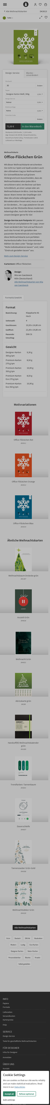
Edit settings (9, 1099)
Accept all (9, 1093)
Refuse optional (26, 1093)
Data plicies (19, 1086)
